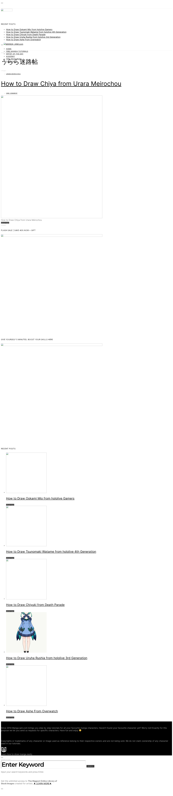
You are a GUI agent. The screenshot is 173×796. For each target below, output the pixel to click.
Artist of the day (14, 54)
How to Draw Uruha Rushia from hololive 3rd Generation (33, 37)
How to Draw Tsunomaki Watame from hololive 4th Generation (36, 32)
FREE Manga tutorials (17, 51)
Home (9, 49)
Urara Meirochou (13, 74)
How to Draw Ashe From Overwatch (23, 39)
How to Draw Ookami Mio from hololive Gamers (29, 29)
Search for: (6, 759)
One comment (11, 93)
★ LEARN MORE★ (43, 783)
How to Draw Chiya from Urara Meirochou (61, 83)
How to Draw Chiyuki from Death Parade (25, 34)
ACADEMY (10, 56)
